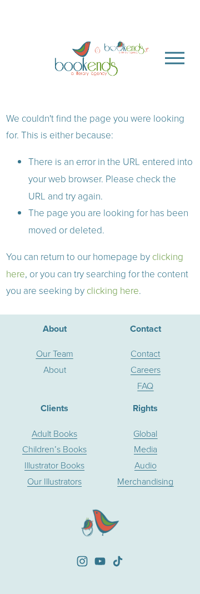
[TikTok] (117, 561)
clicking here (113, 290)
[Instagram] (82, 561)
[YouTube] (100, 561)
